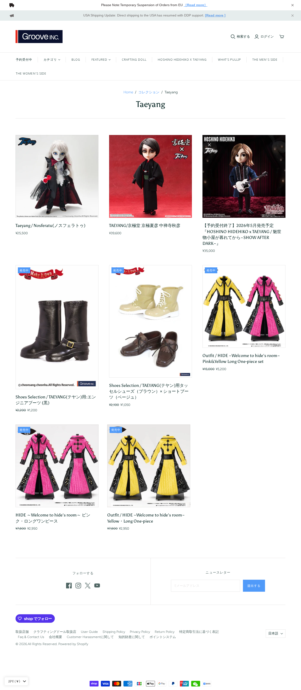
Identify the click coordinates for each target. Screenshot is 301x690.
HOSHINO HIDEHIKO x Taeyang (182, 59)
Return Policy (164, 632)
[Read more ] (215, 15)
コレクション (148, 92)
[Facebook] (69, 585)
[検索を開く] (233, 36)
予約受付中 (24, 59)
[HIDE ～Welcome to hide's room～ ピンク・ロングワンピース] (57, 466)
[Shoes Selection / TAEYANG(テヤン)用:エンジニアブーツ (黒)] (57, 327)
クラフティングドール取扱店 (54, 632)
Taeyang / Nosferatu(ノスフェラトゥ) (50, 225)
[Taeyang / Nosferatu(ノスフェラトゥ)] (57, 176)
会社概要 (55, 637)
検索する (243, 37)
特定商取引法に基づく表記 (199, 632)
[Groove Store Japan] (39, 36)
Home (128, 92)
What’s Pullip (229, 59)
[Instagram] (78, 585)
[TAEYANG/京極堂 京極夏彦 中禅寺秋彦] (150, 176)
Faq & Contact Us (31, 637)
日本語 (273, 633)
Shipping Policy (114, 632)
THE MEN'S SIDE (264, 59)
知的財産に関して (132, 637)
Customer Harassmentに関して (90, 637)
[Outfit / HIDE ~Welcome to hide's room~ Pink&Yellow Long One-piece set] (243, 306)
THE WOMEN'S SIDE (31, 73)
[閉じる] (292, 5)
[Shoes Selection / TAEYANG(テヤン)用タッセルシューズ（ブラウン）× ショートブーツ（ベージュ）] (150, 321)
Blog (75, 59)
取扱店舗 (22, 632)
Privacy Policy (140, 632)
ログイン (267, 37)
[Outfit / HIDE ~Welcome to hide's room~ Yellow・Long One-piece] (148, 466)
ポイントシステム (163, 637)
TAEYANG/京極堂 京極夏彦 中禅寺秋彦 (144, 225)
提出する (254, 585)
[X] (88, 585)
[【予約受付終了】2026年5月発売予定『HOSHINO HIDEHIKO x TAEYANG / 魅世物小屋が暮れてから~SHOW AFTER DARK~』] (243, 176)
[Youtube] (97, 585)
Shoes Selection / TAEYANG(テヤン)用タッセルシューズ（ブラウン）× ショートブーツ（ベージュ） (149, 391)
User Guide (89, 632)
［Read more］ (195, 5)
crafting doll (134, 59)
